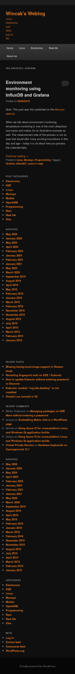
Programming (42, 160)
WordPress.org (15, 651)
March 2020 (13, 272)
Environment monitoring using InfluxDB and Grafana (27, 88)
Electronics (37, 48)
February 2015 (14, 336)
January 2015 (14, 340)
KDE (8, 185)
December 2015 (15, 310)
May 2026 (11, 234)
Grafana (10, 163)
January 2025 (14, 238)
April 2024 (12, 247)
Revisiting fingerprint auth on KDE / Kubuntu (33, 375)
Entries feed (13, 642)
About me (12, 56)
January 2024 (14, 255)
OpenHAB (12, 202)
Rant (8, 211)
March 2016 (13, 302)
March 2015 (13, 332)
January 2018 (14, 298)
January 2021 (14, 264)
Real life (53, 48)
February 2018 (14, 293)
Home (10, 48)
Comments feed (15, 646)
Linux (22, 48)
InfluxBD (21, 163)
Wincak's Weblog (25, 13)
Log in (10, 638)
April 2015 (12, 327)
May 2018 (11, 289)
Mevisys (29, 160)
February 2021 (14, 259)
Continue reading (17, 156)
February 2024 (14, 251)
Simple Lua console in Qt (21, 396)
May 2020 (11, 268)
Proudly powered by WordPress (38, 666)
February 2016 (14, 306)
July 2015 (11, 323)
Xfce (8, 219)
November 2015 (15, 315)
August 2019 (13, 281)
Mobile (10, 198)
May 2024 (11, 242)
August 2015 (13, 319)
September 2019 (16, 276)
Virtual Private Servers (20, 445)
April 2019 (12, 285)
